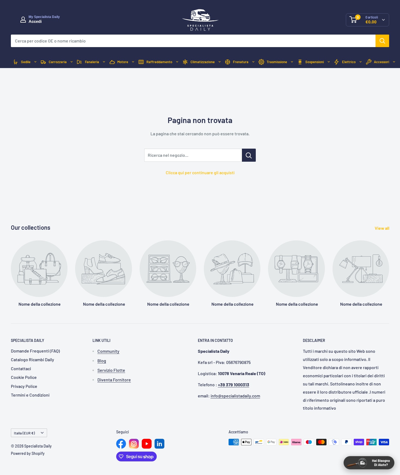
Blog (101, 360)
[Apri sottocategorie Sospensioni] (328, 62)
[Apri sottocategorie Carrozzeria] (71, 62)
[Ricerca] (382, 41)
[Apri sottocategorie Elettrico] (360, 62)
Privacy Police (24, 386)
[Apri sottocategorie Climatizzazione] (219, 62)
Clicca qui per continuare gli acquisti (200, 172)
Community (108, 351)
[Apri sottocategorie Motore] (133, 62)
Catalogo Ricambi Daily (32, 359)
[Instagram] (134, 444)
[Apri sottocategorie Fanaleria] (104, 62)
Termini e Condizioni (30, 394)
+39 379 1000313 (233, 384)
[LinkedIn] (159, 444)
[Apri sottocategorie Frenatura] (253, 62)
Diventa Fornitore (114, 379)
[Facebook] (121, 444)
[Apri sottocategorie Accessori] (394, 62)
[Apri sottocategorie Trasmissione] (292, 62)
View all (382, 228)
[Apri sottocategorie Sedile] (35, 62)
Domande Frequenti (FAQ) (35, 350)
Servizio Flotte (111, 370)
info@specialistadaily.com (235, 395)
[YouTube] (147, 444)
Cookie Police (24, 377)
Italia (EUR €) (24, 433)
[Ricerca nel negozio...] (249, 155)
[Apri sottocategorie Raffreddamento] (177, 62)
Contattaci (21, 368)
